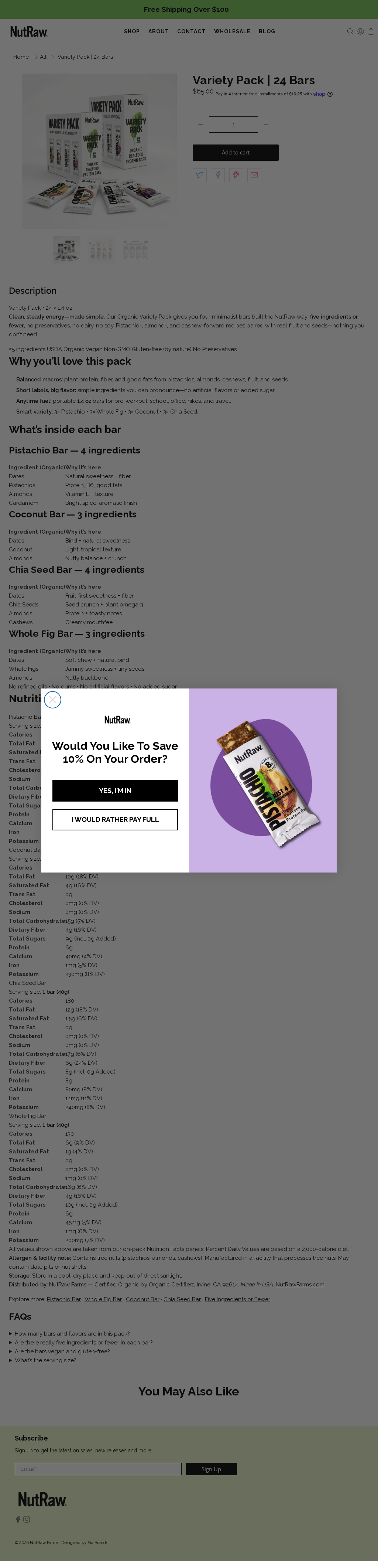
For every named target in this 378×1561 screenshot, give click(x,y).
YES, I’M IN (115, 791)
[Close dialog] (52, 699)
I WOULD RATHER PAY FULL (115, 819)
